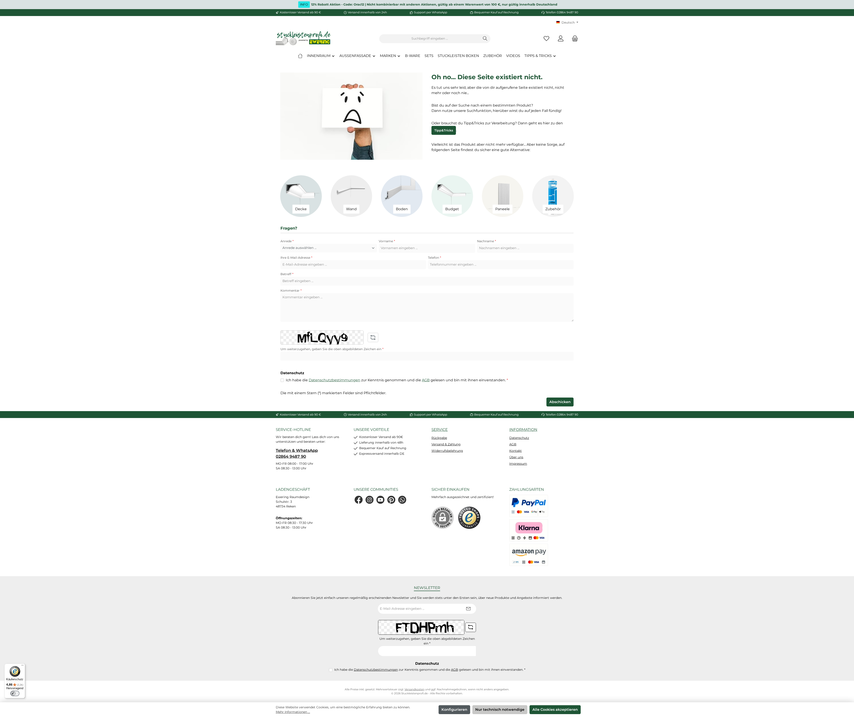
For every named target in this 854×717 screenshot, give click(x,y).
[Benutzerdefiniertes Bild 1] (469, 518)
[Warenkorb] (573, 38)
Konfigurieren (454, 709)
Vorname (387, 241)
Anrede (287, 241)
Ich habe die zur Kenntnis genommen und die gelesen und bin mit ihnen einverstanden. (397, 380)
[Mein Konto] (561, 38)
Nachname (486, 241)
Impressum (518, 464)
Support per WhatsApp (430, 12)
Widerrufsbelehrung (447, 451)
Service (439, 429)
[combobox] (429, 38)
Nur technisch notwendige (499, 709)
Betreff (286, 274)
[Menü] (22, 666)
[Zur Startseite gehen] (303, 38)
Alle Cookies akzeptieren (555, 709)
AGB (426, 380)
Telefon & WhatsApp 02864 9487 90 (297, 453)
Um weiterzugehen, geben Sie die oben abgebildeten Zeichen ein (331, 349)
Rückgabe (439, 438)
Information (523, 429)
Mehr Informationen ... (293, 712)
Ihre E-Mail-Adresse (296, 258)
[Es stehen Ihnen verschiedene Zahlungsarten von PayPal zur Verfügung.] (528, 506)
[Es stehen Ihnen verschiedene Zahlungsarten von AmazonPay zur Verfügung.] (528, 555)
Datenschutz (519, 438)
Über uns (516, 457)
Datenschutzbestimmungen (334, 380)
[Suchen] (485, 38)
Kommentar (291, 291)
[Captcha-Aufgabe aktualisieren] (373, 337)
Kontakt (515, 451)
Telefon (434, 258)
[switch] (14, 693)
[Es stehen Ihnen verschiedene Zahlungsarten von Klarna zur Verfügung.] (528, 530)
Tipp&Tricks (443, 130)
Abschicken (560, 402)
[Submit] (468, 609)
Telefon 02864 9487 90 (562, 12)
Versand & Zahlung (446, 444)
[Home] (300, 55)
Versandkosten (414, 689)
